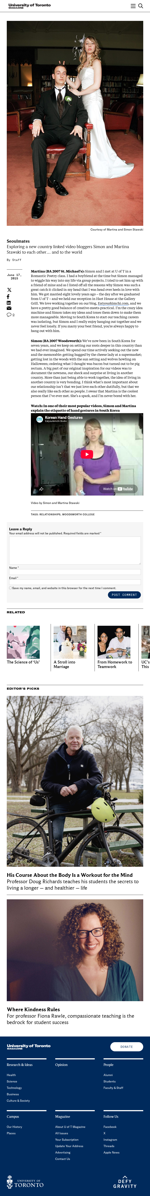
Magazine (62, 1117)
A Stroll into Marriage (64, 664)
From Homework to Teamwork (115, 664)
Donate (127, 1047)
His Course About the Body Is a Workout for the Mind (70, 875)
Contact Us (62, 1159)
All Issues (61, 1133)
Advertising (62, 1152)
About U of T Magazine (70, 1127)
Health (11, 1075)
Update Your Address (69, 1146)
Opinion (61, 1065)
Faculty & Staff (113, 1088)
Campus (13, 1117)
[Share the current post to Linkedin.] (9, 303)
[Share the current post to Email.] (9, 309)
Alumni (108, 1075)
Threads (109, 1146)
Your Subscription (66, 1139)
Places (11, 1133)
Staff (16, 260)
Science (12, 1081)
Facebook (110, 1127)
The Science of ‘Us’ (23, 662)
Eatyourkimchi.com (113, 303)
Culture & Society (18, 1100)
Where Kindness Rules (33, 1009)
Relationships (50, 514)
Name (14, 568)
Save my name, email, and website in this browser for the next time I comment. (64, 588)
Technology (14, 1088)
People (108, 1065)
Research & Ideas (20, 1065)
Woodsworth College (78, 514)
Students (110, 1081)
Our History (14, 1127)
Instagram (110, 1139)
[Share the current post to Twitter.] (9, 289)
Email (13, 578)
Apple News (111, 1152)
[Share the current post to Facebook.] (8, 296)
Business (13, 1094)
